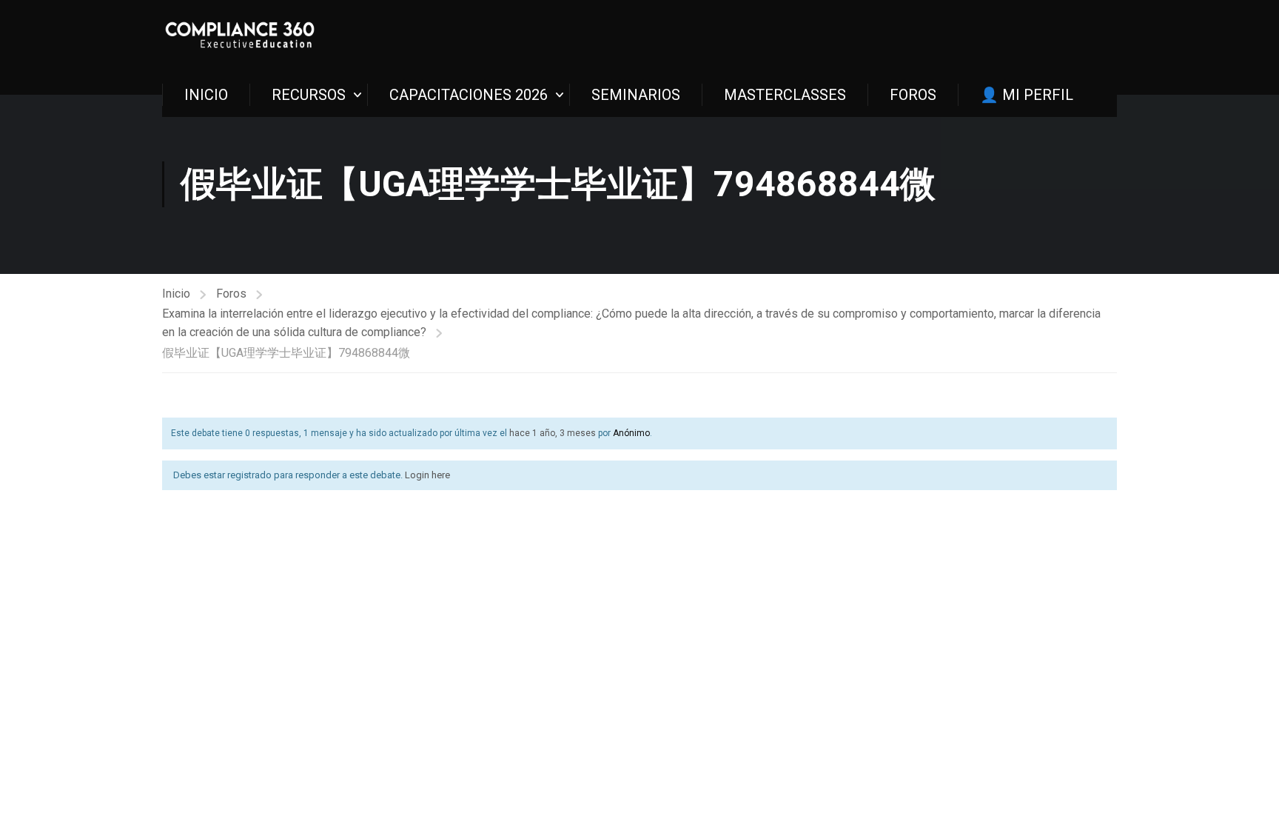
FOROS (913, 95)
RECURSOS (309, 95)
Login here (427, 475)
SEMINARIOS (635, 95)
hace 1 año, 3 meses (552, 433)
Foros (231, 294)
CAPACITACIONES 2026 (468, 95)
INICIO (206, 95)
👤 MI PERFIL (1026, 95)
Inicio (176, 294)
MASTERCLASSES (785, 95)
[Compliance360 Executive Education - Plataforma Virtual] (240, 36)
